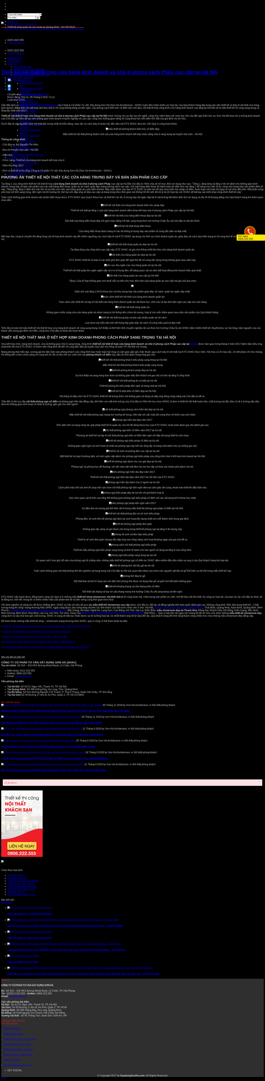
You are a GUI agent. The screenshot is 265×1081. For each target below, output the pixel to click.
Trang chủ (12, 21)
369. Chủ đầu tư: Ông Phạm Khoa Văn (29, 938)
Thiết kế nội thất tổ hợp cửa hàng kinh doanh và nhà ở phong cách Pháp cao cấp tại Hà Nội (109, 72)
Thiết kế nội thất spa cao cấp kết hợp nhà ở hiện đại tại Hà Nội (37, 631)
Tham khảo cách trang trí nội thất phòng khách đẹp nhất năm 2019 (48, 746)
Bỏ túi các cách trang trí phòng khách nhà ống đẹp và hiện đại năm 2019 (52, 734)
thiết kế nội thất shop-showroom (38, 105)
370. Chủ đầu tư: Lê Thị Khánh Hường (29, 914)
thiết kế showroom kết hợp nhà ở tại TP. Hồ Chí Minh (112, 613)
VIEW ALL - (7, 902)
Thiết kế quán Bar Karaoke (21, 886)
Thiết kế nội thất (16, 892)
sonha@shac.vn (16, 42)
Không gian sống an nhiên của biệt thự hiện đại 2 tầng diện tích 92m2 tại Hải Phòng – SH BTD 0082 (64, 926)
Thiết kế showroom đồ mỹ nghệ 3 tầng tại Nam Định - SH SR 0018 (39, 642)
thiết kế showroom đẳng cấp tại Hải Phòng (179, 607)
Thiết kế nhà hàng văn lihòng (23, 881)
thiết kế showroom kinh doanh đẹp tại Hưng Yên (38, 610)
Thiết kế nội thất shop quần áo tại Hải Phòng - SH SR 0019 (35, 636)
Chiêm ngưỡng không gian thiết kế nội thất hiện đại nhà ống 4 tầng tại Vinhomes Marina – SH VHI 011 (66, 950)
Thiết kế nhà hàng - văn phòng (19, 1039)
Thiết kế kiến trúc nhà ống (21, 883)
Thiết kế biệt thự (16, 875)
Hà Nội (194, 344)
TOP (3, 1078)
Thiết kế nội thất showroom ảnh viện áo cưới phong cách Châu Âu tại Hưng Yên (46, 626)
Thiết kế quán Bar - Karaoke (18, 1049)
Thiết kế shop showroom (35, 94)
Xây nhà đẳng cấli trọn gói (21, 894)
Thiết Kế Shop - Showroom (22, 24)
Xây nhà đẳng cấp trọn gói (17, 1065)
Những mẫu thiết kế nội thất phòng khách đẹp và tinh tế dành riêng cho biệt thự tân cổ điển (65, 711)
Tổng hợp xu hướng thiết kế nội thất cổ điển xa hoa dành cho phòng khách (54, 758)
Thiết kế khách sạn (17, 878)
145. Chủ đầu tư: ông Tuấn (22, 962)
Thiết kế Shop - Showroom (17, 1054)
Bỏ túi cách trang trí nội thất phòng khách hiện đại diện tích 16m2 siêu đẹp (53, 770)
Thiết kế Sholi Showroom (21, 889)
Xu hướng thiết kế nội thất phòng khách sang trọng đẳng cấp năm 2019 (51, 722)
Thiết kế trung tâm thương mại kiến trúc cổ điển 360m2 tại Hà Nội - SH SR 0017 (46, 647)
